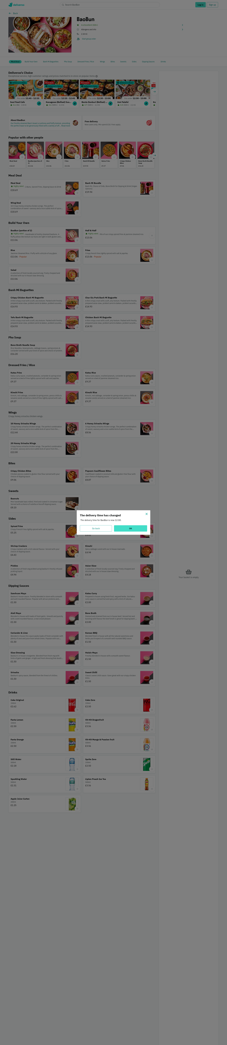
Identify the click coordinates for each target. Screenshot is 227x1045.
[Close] (146, 514)
